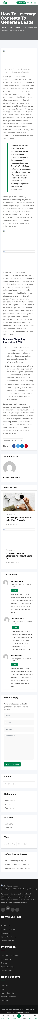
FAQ (2, 989)
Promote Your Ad (7, 941)
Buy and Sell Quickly (8, 929)
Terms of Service (7, 967)
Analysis (7, 440)
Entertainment (16, 72)
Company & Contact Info (10, 955)
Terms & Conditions (8, 997)
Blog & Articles (6, 959)
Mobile (20, 844)
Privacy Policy (6, 971)
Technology (26, 72)
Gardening (9, 804)
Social (20, 440)
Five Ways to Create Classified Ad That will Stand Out (19, 555)
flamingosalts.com (24, 69)
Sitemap (4, 963)
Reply (14, 590)
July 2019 (9, 824)
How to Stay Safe (7, 993)
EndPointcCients (24, 1012)
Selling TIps (5, 926)
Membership (5, 933)
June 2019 (9, 828)
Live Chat (4, 985)
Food (14, 440)
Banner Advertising (8, 937)
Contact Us (5, 1001)
